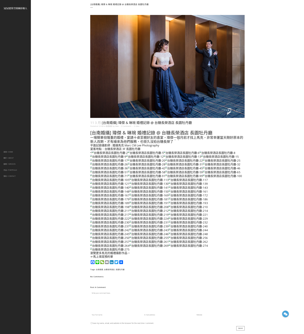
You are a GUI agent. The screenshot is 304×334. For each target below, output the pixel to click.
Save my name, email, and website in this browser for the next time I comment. (123, 323)
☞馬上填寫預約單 (101, 256)
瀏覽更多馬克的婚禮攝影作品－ (110, 253)
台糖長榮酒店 (109, 269)
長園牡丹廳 (120, 269)
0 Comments (126, 126)
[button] (285, 314)
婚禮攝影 (109, 126)
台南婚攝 (99, 269)
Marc (117, 126)
